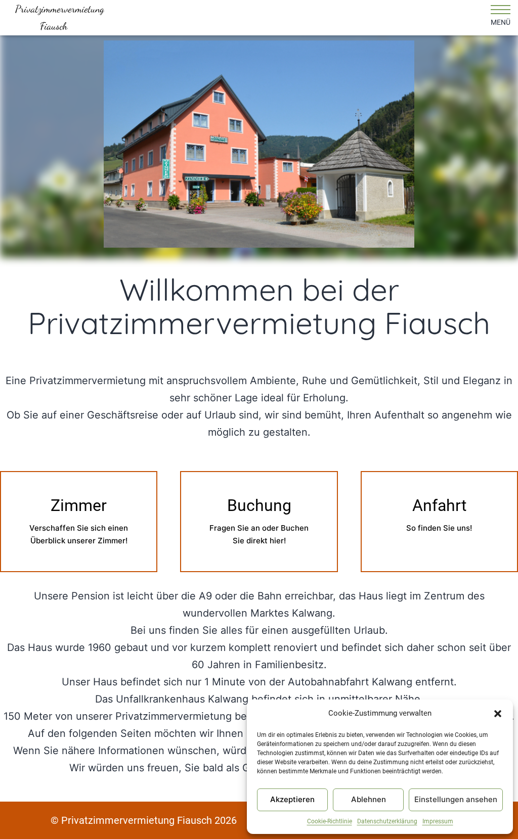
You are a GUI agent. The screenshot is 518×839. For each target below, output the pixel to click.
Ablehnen (368, 799)
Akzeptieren (292, 799)
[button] (498, 714)
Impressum (437, 821)
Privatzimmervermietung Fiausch (54, 17)
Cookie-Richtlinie (329, 821)
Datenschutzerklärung (387, 821)
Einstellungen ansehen (455, 799)
